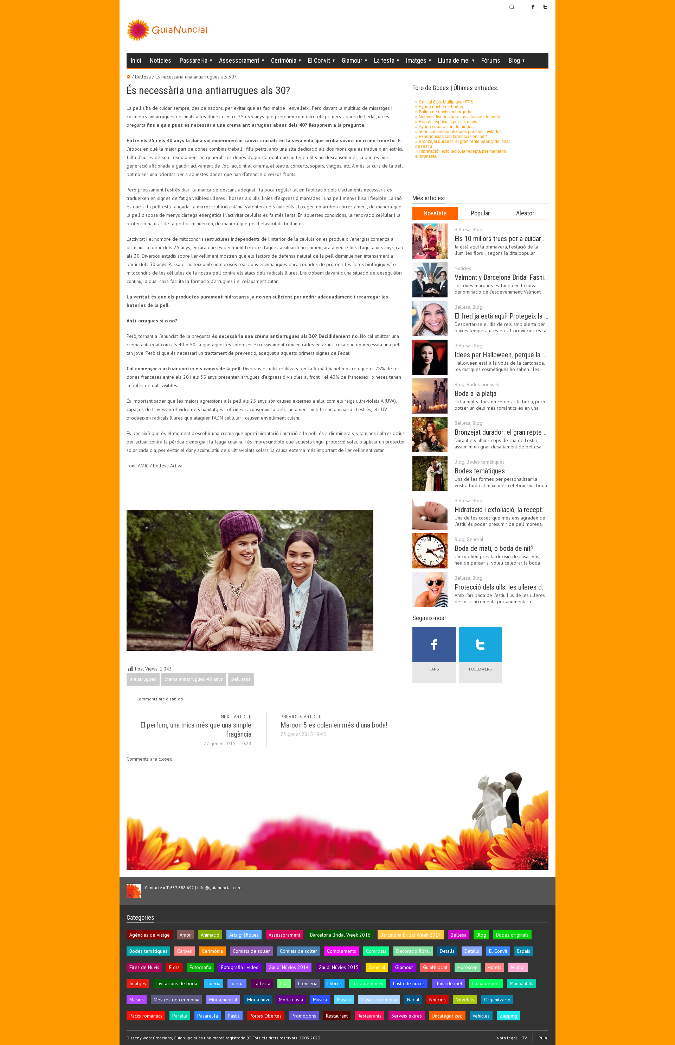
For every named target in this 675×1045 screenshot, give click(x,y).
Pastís (234, 1016)
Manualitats (521, 983)
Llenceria (307, 983)
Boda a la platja (475, 393)
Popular (480, 213)
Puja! (543, 1037)
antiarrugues (143, 679)
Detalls (447, 951)
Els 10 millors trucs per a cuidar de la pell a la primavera (531, 238)
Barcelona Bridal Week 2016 (340, 935)
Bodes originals (483, 384)
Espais (523, 951)
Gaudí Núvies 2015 (339, 967)
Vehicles (481, 1016)
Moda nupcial (223, 999)
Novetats (435, 213)
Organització (497, 999)
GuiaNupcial (435, 967)
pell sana (241, 679)
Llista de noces (367, 983)
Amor (185, 935)
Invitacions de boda (176, 983)
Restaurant (337, 1016)
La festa (384, 60)
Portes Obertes (266, 1016)
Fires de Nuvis (144, 967)
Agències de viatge (149, 935)
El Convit (319, 60)
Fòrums (490, 60)
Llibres (334, 983)
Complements (341, 951)
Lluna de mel (454, 60)
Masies (136, 999)
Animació (210, 935)
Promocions (303, 1016)
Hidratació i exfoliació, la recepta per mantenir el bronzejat (535, 509)
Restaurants (369, 1016)
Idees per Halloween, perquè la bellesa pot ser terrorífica (533, 355)
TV (524, 1038)
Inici (136, 60)
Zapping (508, 1016)
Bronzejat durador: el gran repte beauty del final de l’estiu (533, 432)
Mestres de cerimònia (176, 999)
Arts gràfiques (244, 935)
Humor (518, 967)
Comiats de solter (251, 951)
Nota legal (507, 1038)
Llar (284, 983)
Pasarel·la (207, 1016)
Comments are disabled (159, 698)
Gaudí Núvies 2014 (289, 967)
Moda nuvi (258, 999)
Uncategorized (447, 1016)
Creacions (162, 1037)
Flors (174, 967)
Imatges (416, 60)
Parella (179, 1016)
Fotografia (200, 967)
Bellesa (462, 229)
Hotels (494, 967)
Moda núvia (291, 999)
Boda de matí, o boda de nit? (494, 548)
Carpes (184, 951)
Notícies (160, 60)
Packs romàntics (145, 1016)
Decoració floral (413, 951)
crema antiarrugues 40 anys (194, 679)
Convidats (376, 951)
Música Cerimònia (379, 999)
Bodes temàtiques (485, 462)
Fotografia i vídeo (240, 967)
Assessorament (239, 60)
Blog (514, 60)
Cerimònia (283, 60)
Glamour (352, 60)
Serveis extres (406, 1016)
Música (320, 999)
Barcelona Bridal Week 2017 (410, 935)
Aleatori (526, 213)
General (475, 539)
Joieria (213, 983)
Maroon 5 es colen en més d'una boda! (334, 725)
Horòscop (467, 967)
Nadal (413, 999)
